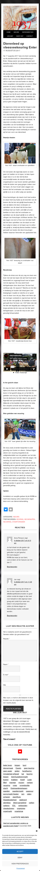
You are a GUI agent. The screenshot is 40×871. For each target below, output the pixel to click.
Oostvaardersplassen (19, 788)
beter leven (7, 765)
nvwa (15, 785)
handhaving (27, 771)
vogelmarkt (7, 811)
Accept (20, 851)
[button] (37, 831)
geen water (7, 771)
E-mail (6, 674)
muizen (21, 782)
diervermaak (8, 768)
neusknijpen (29, 519)
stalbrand (23, 799)
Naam (5, 664)
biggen (17, 765)
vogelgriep (21, 808)
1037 (22, 23)
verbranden (22, 805)
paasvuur (29, 791)
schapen (6, 797)
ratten (29, 794)
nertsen (30, 782)
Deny (20, 857)
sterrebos (7, 802)
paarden (6, 791)
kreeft (22, 779)
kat (23, 774)
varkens (6, 805)
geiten (17, 771)
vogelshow (19, 811)
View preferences (20, 863)
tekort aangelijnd (19, 802)
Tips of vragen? (9, 739)
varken (31, 802)
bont (24, 765)
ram (22, 794)
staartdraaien (18, 522)
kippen (6, 776)
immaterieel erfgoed (11, 774)
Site (4, 685)
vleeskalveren (8, 808)
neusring (7, 522)
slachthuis (17, 797)
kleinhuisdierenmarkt (19, 776)
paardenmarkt (17, 791)
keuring (19, 519)
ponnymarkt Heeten (11, 794)
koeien (6, 779)
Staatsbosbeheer (10, 799)
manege (12, 782)
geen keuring (29, 768)
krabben (14, 779)
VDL (14, 805)
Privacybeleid (20, 868)
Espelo (18, 768)
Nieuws (16, 517)
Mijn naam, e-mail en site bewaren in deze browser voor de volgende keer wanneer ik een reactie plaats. (18, 700)
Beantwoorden (12, 567)
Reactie (6, 639)
